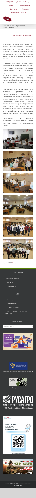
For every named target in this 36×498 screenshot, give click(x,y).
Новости (22, 262)
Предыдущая (17, 35)
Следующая (27, 35)
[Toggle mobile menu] (32, 17)
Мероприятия (15, 262)
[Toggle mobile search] (28, 17)
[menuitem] (10, 5)
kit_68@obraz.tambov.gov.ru (23, 2)
